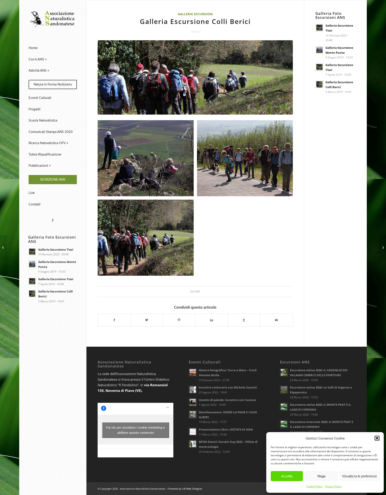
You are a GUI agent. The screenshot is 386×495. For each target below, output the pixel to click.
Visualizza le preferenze (359, 476)
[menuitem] (53, 48)
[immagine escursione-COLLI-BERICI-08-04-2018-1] (246, 160)
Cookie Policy (314, 486)
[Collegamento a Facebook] (52, 220)
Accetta (286, 476)
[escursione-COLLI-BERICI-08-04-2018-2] (195, 77)
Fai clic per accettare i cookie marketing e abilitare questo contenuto (135, 430)
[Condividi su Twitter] (147, 320)
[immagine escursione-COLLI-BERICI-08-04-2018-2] (147, 239)
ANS (197, 291)
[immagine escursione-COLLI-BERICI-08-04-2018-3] (147, 160)
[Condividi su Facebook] (114, 320)
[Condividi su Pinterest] (179, 320)
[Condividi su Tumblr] (244, 320)
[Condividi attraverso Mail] (276, 320)
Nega (321, 476)
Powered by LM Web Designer (185, 488)
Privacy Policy (333, 486)
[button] (377, 438)
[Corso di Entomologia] (3, 247)
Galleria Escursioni (195, 14)
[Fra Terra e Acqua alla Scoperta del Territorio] (382, 247)
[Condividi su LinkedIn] (211, 320)
